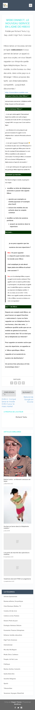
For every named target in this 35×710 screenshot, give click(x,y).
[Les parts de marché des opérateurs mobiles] (17, 541)
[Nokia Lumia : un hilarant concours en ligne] (17, 456)
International (8, 645)
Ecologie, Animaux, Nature (12, 625)
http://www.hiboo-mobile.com (16, 92)
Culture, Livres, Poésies (11, 616)
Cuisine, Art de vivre (10, 611)
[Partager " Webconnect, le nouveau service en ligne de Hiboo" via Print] (23, 383)
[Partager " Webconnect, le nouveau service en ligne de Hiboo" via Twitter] (16, 383)
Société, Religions (10, 678)
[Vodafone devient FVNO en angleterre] (17, 567)
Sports (6, 683)
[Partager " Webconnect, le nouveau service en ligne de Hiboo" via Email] (19, 383)
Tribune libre (8, 688)
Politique (7, 664)
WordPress (17, 704)
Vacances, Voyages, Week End (14, 693)
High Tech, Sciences (22, 35)
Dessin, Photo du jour (11, 620)
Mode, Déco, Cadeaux (11, 654)
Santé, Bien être (9, 674)
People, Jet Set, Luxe (11, 659)
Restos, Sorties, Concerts (12, 669)
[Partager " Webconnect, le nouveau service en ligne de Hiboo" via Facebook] (12, 383)
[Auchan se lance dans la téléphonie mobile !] (17, 505)
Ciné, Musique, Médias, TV (12, 606)
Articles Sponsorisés (10, 596)
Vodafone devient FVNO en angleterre (17, 579)
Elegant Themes (16, 702)
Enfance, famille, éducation (13, 635)
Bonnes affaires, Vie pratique (13, 601)
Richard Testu (20, 31)
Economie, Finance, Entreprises (14, 630)
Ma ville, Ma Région (10, 649)
